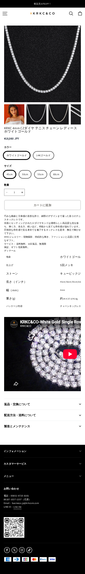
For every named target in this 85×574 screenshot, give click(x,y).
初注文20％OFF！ (42, 3)
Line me (17, 506)
